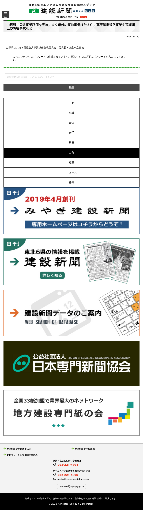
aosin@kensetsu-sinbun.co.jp (73, 479)
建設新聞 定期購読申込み (19, 449)
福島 (71, 162)
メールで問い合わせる (70, 486)
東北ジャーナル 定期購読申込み (22, 455)
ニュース (71, 172)
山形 (71, 152)
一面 (71, 102)
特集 (71, 182)
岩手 (71, 132)
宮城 (71, 112)
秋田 (71, 142)
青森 (71, 122)
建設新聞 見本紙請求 (85, 449)
